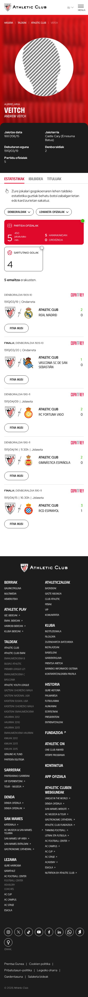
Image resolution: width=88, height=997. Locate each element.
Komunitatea (52, 614)
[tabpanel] (44, 361)
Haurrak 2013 (12, 727)
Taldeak (22, 22)
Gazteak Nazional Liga (17, 695)
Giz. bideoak (11, 615)
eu (68, 7)
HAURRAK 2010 (12, 722)
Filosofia (50, 636)
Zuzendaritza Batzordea (59, 641)
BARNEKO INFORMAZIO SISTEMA (61, 668)
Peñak (48, 604)
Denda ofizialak (13, 808)
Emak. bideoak (12, 620)
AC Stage (9, 904)
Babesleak (51, 652)
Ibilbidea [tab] (36, 178)
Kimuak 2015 (11, 748)
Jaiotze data (13, 132)
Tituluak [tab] (54, 178)
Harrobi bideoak (13, 625)
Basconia (9, 679)
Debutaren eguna (16, 147)
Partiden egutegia (14, 759)
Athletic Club (38, 22)
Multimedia (10, 593)
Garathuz (9, 870)
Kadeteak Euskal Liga (16, 700)
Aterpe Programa (55, 754)
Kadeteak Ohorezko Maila (19, 706)
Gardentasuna (53, 657)
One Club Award (54, 749)
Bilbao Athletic (12, 663)
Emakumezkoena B (14, 658)
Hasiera (8, 22)
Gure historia (52, 690)
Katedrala (10, 824)
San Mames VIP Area (15, 838)
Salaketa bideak (38, 976)
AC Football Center (15, 876)
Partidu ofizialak (15, 158)
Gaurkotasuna (12, 588)
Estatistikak (51, 711)
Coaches (9, 888)
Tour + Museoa (12, 786)
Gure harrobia (12, 865)
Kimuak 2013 (11, 743)
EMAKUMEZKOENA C (14, 674)
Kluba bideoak (12, 631)
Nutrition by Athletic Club (59, 872)
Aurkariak (51, 706)
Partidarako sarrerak (17, 775)
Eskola (8, 910)
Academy (50, 862)
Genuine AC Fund (13, 754)
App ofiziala (55, 776)
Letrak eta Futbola (55, 835)
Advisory (9, 884)
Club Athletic (52, 598)
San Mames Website (56, 808)
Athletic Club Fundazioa (58, 824)
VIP (46, 609)
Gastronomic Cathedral (18, 849)
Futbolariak (52, 700)
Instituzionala (53, 631)
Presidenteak (52, 716)
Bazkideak (50, 588)
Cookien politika (39, 964)
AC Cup (8, 894)
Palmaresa (51, 695)
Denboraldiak (54, 147)
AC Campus (10, 899)
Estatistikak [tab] (14, 178)
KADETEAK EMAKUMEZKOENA (19, 711)
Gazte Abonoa (53, 593)
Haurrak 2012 (12, 716)
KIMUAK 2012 (11, 738)
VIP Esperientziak (13, 781)
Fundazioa (54, 732)
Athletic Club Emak (14, 652)
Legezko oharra (47, 970)
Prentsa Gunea (14, 964)
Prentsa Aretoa (54, 663)
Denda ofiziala (12, 802)
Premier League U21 (14, 668)
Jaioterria (52, 132)
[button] (44, 232)
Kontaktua (54, 765)
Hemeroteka (11, 598)
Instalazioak (52, 647)
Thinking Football (55, 830)
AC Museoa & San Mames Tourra (18, 831)
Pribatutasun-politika (18, 970)
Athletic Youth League (16, 684)
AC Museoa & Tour (55, 814)
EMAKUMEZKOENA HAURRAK (18, 732)
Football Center (13, 880)
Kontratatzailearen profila (60, 673)
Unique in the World (56, 798)
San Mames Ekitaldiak (16, 843)
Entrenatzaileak (54, 722)
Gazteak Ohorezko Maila (18, 690)
